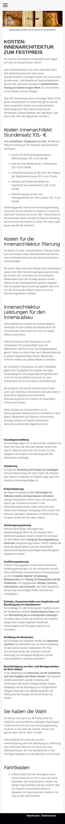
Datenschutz (48, 815)
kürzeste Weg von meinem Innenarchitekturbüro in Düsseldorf (35, 788)
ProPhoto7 (24, 821)
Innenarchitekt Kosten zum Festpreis (32, 30)
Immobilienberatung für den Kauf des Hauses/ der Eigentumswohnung (35, 174)
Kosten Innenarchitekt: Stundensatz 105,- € (28, 132)
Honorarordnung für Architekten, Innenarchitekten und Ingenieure (28, 110)
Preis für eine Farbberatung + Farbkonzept (34, 163)
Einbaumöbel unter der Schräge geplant (25, 279)
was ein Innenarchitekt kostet (24, 62)
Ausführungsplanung (16, 561)
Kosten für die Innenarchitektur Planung (32, 241)
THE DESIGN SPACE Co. (51, 821)
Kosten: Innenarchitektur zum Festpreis (29, 47)
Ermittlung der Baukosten (18, 637)
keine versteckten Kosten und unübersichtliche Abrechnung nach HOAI (29, 107)
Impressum (33, 815)
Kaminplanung (40, 272)
